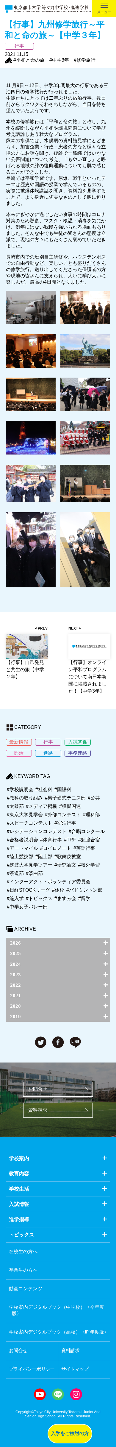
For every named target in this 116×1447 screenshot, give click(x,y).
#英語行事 (84, 848)
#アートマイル (22, 848)
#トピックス (39, 898)
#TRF (70, 839)
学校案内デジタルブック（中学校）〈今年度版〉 (56, 1310)
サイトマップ (75, 1369)
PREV (43, 628)
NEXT (73, 628)
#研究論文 (65, 864)
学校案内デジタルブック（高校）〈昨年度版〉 (59, 1331)
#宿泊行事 (65, 823)
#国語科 (62, 789)
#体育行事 (51, 839)
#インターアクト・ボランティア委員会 (48, 881)
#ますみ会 (65, 898)
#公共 (94, 797)
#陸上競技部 (20, 856)
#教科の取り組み (25, 797)
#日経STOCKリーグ (28, 890)
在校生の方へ (23, 1251)
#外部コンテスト (63, 814)
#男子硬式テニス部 (65, 797)
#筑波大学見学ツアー (29, 864)
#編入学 (15, 898)
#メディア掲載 (41, 806)
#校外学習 (89, 864)
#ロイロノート (55, 848)
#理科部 (91, 814)
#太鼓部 (15, 806)
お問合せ (37, 1089)
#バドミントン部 (84, 890)
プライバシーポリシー (32, 1369)
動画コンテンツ (25, 1288)
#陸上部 (43, 856)
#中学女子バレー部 (27, 906)
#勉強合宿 (89, 839)
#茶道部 (15, 873)
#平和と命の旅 (29, 60)
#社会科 (43, 789)
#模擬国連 (70, 806)
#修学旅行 (84, 60)
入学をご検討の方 (70, 1433)
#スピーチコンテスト (29, 823)
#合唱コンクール (87, 831)
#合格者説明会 (22, 839)
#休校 (58, 890)
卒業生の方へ (23, 1270)
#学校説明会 (20, 789)
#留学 (84, 898)
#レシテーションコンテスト (37, 831)
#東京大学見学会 (25, 814)
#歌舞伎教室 (67, 856)
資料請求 (37, 1109)
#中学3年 (59, 60)
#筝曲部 (34, 873)
